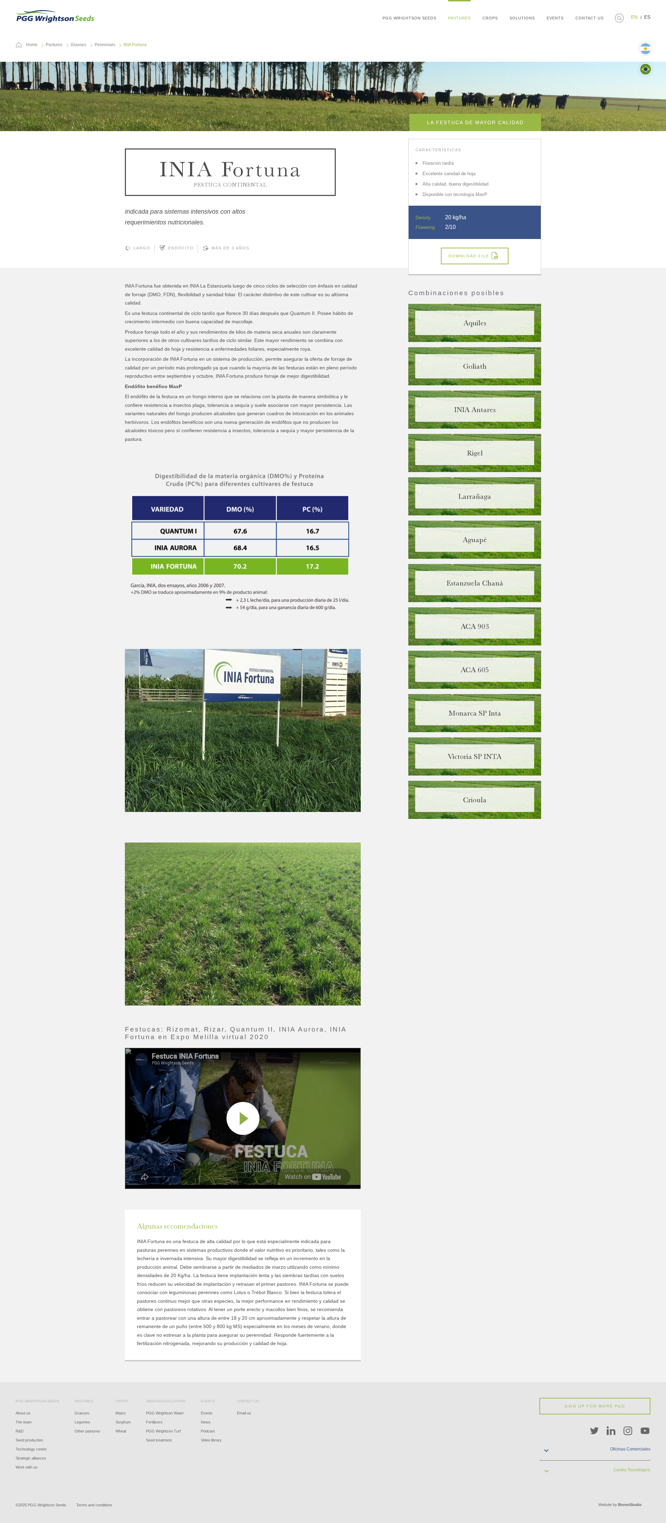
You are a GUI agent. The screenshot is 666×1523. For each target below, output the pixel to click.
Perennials (105, 44)
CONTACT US (589, 18)
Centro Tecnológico (632, 1470)
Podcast (208, 1431)
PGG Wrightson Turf (163, 1431)
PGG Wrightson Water (165, 1413)
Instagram (628, 1431)
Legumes (82, 1422)
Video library (211, 1440)
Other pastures (87, 1431)
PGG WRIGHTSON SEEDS (55, 16)
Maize (121, 1413)
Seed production (29, 1440)
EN (634, 17)
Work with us (26, 1467)
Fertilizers (154, 1422)
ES (647, 17)
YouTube (645, 1431)
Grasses (78, 44)
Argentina (645, 48)
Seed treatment (159, 1440)
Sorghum (123, 1422)
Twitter (594, 1431)
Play (243, 1118)
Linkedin (611, 1431)
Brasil (645, 69)
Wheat (121, 1431)
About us (23, 1413)
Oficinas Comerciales (630, 1449)
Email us (244, 1413)
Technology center (31, 1449)
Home (31, 44)
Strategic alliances (31, 1458)
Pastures (54, 44)
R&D (20, 1431)
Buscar (619, 18)
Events (207, 1413)
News (206, 1422)
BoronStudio (630, 1505)
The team (24, 1422)
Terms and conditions (94, 1505)
